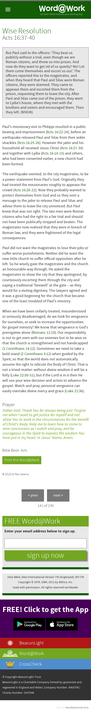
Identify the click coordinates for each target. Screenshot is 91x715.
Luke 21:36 (74, 391)
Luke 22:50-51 (22, 375)
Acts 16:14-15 (52, 153)
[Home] (62, 10)
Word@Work (31, 653)
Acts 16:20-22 (24, 190)
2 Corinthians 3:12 (36, 353)
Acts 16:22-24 (57, 132)
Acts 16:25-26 (28, 142)
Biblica (63, 582)
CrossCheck (30, 664)
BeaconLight (31, 643)
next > (58, 495)
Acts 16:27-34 (71, 148)
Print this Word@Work (21, 460)
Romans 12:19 (43, 332)
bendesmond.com (77, 708)
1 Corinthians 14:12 (18, 348)
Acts (24, 450)
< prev (33, 495)
